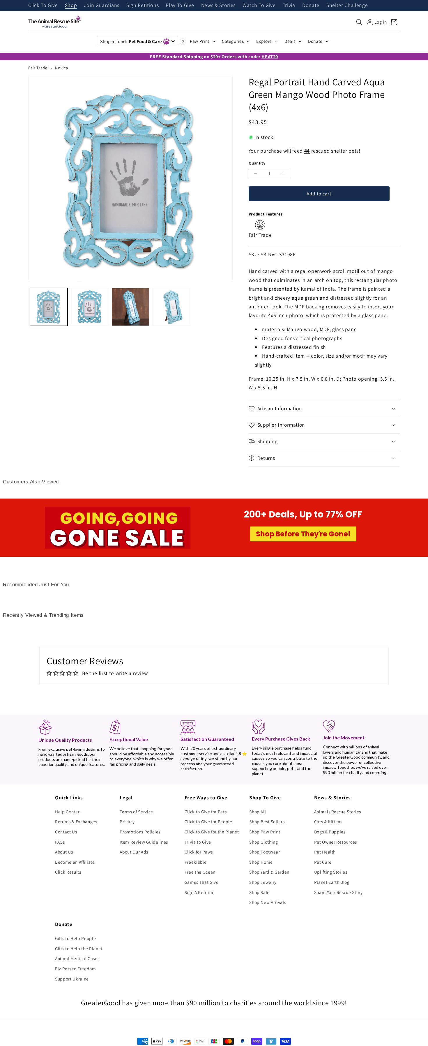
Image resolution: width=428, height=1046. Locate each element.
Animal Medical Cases (77, 958)
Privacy (127, 821)
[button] (359, 22)
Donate (310, 5)
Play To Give (180, 5)
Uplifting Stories (330, 872)
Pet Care (323, 862)
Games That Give (202, 882)
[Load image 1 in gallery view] (49, 307)
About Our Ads (134, 852)
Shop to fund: (131, 41)
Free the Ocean (200, 872)
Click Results (68, 872)
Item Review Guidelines (144, 842)
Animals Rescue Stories (337, 811)
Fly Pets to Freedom (75, 968)
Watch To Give (259, 5)
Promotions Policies (140, 832)
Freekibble (196, 862)
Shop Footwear (264, 852)
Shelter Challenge (347, 5)
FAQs (60, 842)
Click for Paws (199, 852)
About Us (64, 852)
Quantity (257, 163)
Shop (71, 5)
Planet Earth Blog (332, 882)
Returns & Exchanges (76, 821)
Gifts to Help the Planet (78, 948)
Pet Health (325, 852)
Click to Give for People (208, 821)
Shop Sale (259, 892)
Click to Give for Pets (206, 811)
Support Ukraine (72, 979)
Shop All (257, 811)
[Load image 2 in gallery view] (89, 307)
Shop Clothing (263, 842)
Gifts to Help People (75, 938)
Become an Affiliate (75, 862)
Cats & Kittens (328, 821)
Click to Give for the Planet (212, 832)
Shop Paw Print (264, 832)
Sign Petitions (142, 5)
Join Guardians (101, 5)
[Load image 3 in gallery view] (130, 307)
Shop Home (261, 862)
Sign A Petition (200, 892)
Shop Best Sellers (266, 821)
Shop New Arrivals (267, 902)
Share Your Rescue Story (338, 892)
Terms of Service (136, 811)
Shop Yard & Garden (269, 872)
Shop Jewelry (263, 882)
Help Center (67, 811)
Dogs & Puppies (330, 832)
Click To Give (43, 5)
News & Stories (218, 5)
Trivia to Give (198, 842)
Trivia (289, 5)
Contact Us (66, 832)
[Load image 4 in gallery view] (171, 307)
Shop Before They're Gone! (303, 534)
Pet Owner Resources (335, 842)
